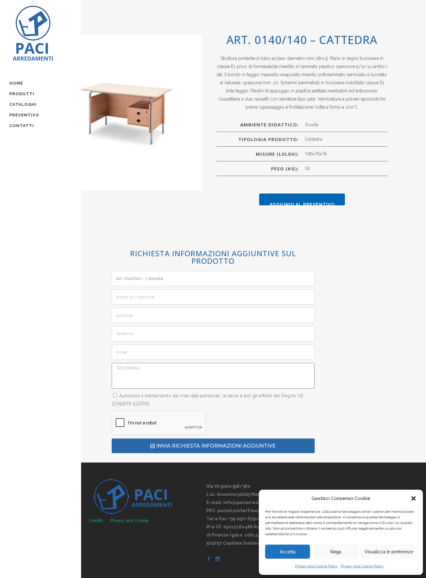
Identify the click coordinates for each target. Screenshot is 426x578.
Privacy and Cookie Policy (316, 566)
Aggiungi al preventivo (302, 203)
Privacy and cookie (129, 520)
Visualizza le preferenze (389, 551)
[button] (413, 498)
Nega (335, 551)
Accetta (287, 551)
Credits (96, 520)
